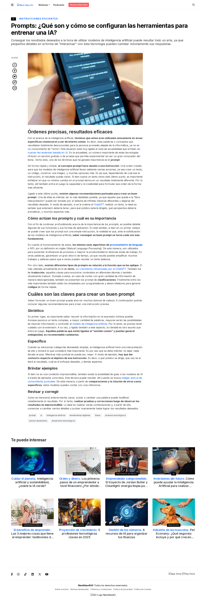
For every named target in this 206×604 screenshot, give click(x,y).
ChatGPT (99, 204)
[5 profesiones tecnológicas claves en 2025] (79, 512)
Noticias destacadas (79, 589)
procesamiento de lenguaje (126, 244)
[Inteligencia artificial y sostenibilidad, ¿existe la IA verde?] (32, 460)
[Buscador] (193, 5)
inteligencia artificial (56, 415)
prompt (32, 415)
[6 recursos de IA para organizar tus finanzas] (126, 512)
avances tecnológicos (115, 415)
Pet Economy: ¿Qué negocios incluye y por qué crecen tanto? (174, 535)
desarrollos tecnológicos (63, 421)
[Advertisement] (173, 98)
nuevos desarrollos (38, 421)
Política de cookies (142, 589)
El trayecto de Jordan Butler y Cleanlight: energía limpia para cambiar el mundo (126, 484)
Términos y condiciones (101, 589)
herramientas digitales (80, 415)
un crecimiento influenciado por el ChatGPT (101, 268)
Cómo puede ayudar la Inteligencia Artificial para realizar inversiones (173, 484)
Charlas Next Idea (79, 5)
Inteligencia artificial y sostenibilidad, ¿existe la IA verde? (32, 482)
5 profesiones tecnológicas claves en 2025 (79, 533)
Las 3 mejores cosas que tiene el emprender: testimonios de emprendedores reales (32, 535)
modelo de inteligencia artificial (89, 323)
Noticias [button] (43, 4)
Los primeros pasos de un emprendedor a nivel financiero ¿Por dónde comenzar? (79, 484)
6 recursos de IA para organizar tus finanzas (126, 533)
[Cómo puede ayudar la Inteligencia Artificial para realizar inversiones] (173, 460)
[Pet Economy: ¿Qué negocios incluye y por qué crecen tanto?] (173, 512)
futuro (98, 415)
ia (41, 415)
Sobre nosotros (62, 589)
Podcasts (58, 4)
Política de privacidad (123, 589)
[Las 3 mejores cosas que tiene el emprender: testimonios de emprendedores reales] (32, 512)
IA (13, 19)
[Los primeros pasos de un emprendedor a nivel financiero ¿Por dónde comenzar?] (79, 460)
